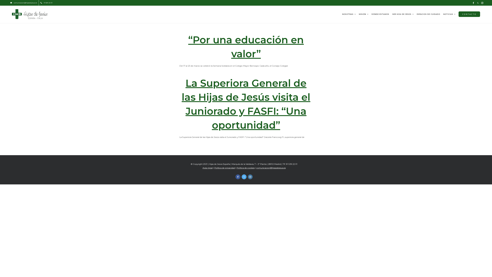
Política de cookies (246, 168)
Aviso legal (208, 168)
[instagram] (250, 176)
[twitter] (244, 176)
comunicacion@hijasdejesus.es (271, 168)
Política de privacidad (224, 168)
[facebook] (237, 176)
